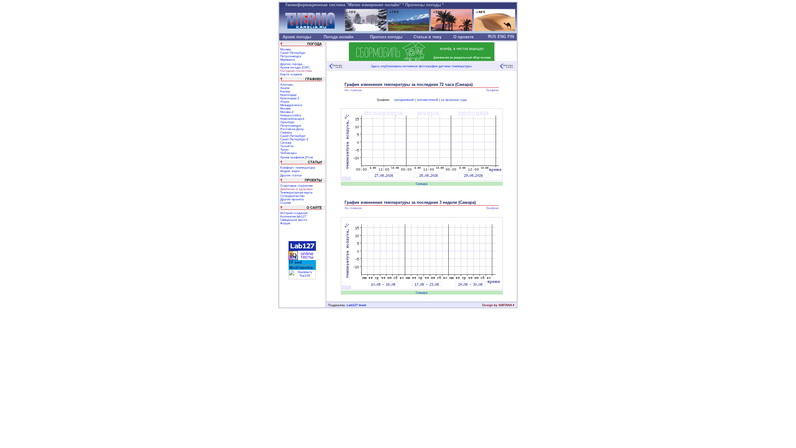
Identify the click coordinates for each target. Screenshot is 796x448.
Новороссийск (290, 115)
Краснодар (288, 94)
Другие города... (292, 64)
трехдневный (404, 99)
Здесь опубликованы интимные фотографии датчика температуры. (421, 66)
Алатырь (286, 84)
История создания (294, 213)
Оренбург (287, 122)
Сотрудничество (292, 196)
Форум (285, 223)
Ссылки (285, 202)
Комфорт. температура (297, 167)
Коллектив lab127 (293, 216)
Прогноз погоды (386, 37)
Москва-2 (287, 112)
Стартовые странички (296, 185)
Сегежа (285, 142)
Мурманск (287, 59)
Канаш (285, 91)
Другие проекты (292, 199)
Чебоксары (288, 153)
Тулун (284, 149)
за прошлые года (454, 99)
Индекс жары (290, 171)
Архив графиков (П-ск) (296, 157)
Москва (285, 49)
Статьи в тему (428, 37)
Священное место (293, 220)
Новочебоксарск (292, 118)
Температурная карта (296, 192)
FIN (510, 36)
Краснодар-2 (289, 98)
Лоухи (284, 101)
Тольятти (287, 146)
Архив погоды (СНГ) (294, 67)
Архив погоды (297, 37)
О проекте (463, 37)
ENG (501, 36)
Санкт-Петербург (293, 52)
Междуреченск (291, 105)
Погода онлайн (339, 37)
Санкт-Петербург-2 (294, 139)
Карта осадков (291, 74)
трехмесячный (427, 99)
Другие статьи (291, 175)
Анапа (284, 88)
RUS (492, 36)
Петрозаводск (290, 56)
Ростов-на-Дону (292, 129)
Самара (286, 132)
